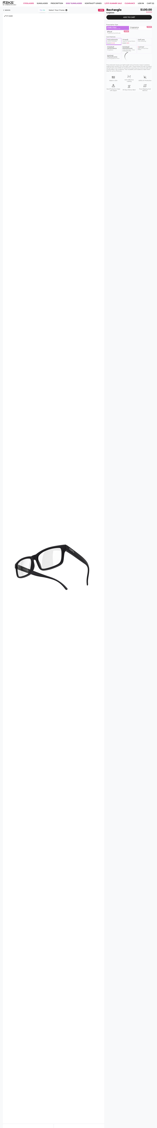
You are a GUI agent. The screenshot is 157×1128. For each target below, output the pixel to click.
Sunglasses (42, 3)
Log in (141, 3)
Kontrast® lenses (93, 3)
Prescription (57, 3)
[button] (8, 16)
